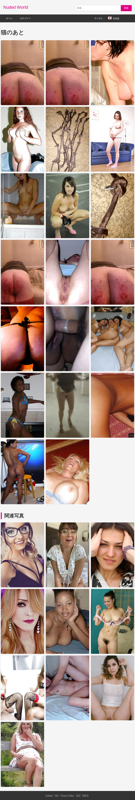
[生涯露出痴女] (67, 719)
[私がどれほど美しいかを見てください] (112, 719)
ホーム (9, 18)
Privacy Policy (67, 795)
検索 (126, 8)
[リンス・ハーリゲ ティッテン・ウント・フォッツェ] (112, 653)
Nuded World (15, 7)
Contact (49, 795)
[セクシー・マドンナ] (22, 653)
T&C (56, 795)
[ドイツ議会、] (67, 653)
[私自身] (22, 586)
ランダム (98, 18)
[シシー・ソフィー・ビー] (112, 586)
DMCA (85, 795)
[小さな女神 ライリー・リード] (67, 586)
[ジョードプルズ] (22, 786)
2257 (78, 795)
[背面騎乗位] (22, 719)
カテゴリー (25, 18)
